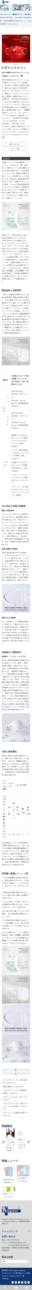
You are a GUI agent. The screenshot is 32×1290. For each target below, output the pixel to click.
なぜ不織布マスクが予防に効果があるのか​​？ (22, 1179)
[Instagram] (25, 1282)
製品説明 (6, 158)
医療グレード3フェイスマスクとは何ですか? (8, 1195)
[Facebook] (12, 1282)
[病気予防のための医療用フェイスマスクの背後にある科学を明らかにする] (9, 1171)
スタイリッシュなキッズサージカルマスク (15, 1098)
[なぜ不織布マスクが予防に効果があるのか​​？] (23, 1170)
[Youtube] (22, 1282)
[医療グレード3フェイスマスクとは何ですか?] (9, 1189)
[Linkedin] (16, 1282)
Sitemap (12, 1276)
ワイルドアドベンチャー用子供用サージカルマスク (15, 1081)
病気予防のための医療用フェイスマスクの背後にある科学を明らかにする (8, 1181)
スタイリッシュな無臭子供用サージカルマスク (16, 1114)
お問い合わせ (13, 144)
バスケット (13, 149)
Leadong (5, 1278)
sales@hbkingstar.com (17, 1242)
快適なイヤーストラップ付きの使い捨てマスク (22, 1145)
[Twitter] (19, 1282)
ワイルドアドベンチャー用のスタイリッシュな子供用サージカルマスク (15, 1106)
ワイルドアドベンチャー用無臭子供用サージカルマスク (15, 1091)
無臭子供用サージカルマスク (13, 1086)
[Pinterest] (28, 1282)
